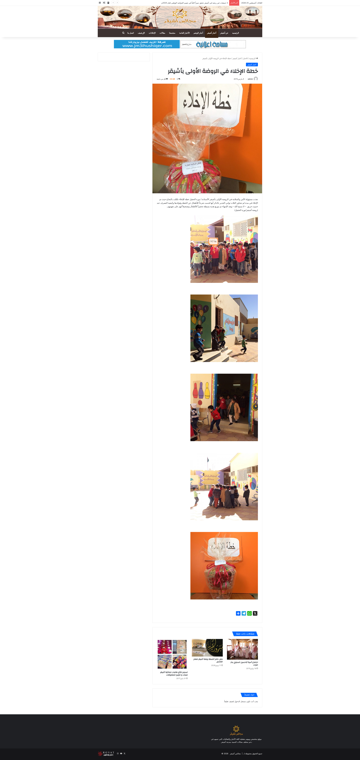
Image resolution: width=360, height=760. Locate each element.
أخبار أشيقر (211, 33)
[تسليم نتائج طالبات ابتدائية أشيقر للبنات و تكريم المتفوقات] (172, 654)
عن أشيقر (224, 33)
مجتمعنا (172, 33)
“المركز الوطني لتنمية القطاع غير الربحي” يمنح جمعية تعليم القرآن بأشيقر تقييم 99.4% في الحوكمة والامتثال (185, 3)
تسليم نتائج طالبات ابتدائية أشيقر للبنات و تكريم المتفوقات (174, 673)
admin (250, 79)
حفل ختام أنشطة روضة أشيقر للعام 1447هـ (208, 660)
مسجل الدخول (240, 701)
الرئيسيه (235, 33)
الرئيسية (252, 58)
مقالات (162, 33)
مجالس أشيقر (235, 753)
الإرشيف (141, 33)
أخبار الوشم (198, 33)
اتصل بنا (130, 33)
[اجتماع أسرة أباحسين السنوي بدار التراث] (242, 649)
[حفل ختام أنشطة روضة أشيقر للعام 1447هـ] (207, 647)
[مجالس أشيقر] (180, 17)
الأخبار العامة (184, 33)
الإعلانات (152, 33)
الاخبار (245, 58)
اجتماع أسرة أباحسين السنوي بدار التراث (244, 663)
